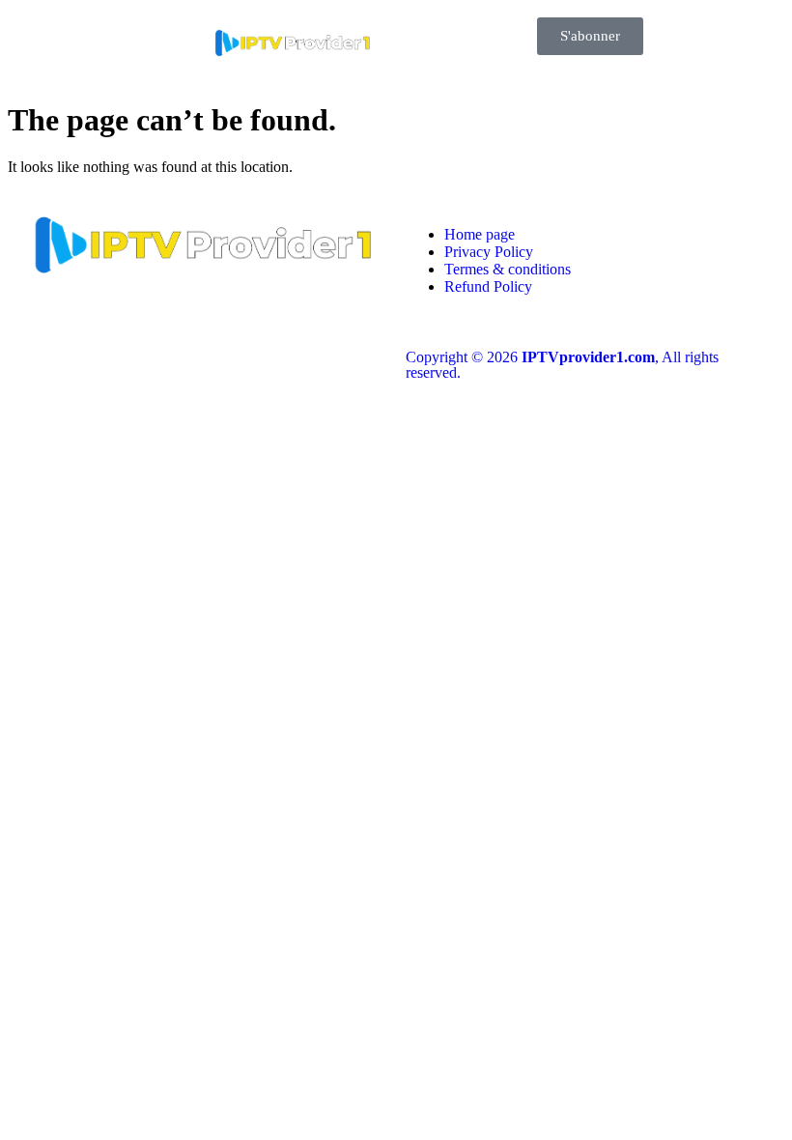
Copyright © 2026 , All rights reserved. (562, 365)
